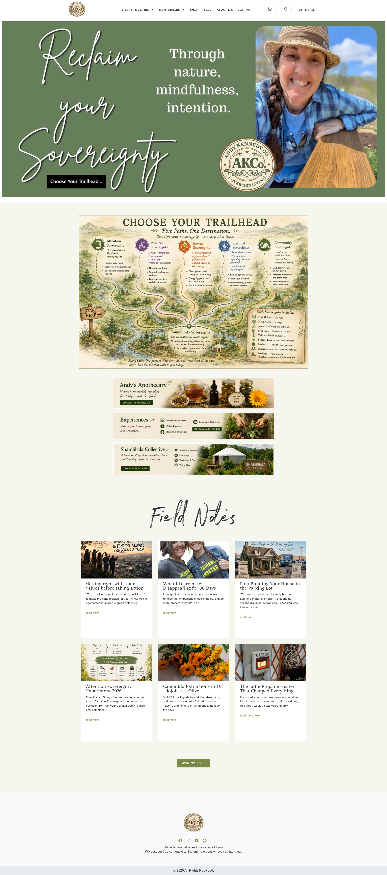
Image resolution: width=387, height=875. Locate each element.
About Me (225, 9)
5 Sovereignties (135, 9)
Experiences (169, 9)
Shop (194, 9)
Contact (245, 9)
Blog (207, 9)
